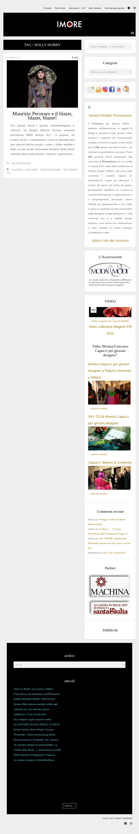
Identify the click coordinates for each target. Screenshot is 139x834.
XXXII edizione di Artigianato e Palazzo (34, 755)
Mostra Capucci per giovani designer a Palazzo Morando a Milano (109, 370)
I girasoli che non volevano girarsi (31, 709)
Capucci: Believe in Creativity (110, 462)
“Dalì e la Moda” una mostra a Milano (34, 689)
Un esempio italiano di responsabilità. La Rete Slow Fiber (35, 745)
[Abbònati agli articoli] (98, 91)
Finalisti (106, 115)
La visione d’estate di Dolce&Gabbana (34, 760)
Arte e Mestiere (95, 8)
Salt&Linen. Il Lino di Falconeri (30, 714)
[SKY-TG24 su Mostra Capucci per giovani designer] (109, 449)
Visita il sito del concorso (110, 240)
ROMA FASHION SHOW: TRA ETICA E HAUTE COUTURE (34, 700)
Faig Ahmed (17, 169)
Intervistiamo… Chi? (77, 8)
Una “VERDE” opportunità (112, 538)
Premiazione (122, 115)
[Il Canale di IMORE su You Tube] (119, 91)
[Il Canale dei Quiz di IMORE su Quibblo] (126, 91)
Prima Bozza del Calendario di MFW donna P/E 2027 (37, 695)
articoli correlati (99, 408)
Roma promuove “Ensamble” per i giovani (36, 739)
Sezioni (94, 115)
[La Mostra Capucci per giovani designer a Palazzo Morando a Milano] (109, 403)
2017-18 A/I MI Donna (21, 163)
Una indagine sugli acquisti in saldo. (33, 719)
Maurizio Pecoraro (51, 169)
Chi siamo (47, 8)
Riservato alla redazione (114, 8)
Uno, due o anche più (114, 552)
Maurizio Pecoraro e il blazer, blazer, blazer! (42, 116)
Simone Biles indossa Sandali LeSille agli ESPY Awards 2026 (35, 705)
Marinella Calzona (97, 543)
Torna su (68, 806)
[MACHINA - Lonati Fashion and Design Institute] (109, 596)
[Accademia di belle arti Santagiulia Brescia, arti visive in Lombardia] (109, 614)
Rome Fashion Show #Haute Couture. (34, 729)
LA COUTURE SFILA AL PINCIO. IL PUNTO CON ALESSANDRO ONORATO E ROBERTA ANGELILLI (37, 725)
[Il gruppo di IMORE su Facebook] (112, 91)
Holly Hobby (31, 169)
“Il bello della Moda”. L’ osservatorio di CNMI (37, 750)
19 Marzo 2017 (14, 58)
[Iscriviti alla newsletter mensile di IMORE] (91, 91)
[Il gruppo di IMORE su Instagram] (105, 91)
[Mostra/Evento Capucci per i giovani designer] (109, 489)
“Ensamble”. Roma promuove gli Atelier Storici (35, 735)
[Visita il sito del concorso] (89, 107)
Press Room (60, 8)
